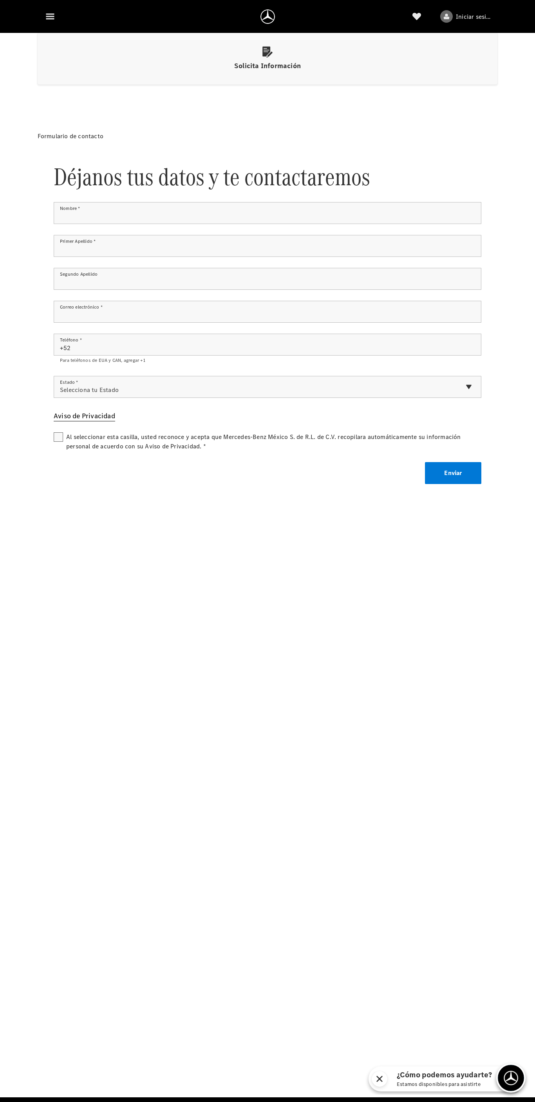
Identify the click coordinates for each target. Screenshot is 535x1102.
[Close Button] (379, 1079)
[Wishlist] (416, 16)
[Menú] (50, 16)
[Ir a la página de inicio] (267, 16)
